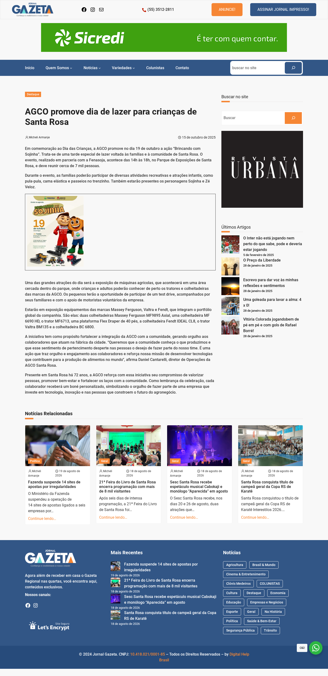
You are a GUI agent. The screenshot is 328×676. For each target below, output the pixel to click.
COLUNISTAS (270, 583)
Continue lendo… (42, 518)
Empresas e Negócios (266, 602)
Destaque (33, 94)
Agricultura (234, 565)
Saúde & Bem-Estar (261, 621)
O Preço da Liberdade (262, 260)
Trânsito (270, 630)
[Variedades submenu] (134, 68)
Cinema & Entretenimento (246, 574)
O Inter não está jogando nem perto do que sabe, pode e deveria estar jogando (272, 244)
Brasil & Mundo (263, 565)
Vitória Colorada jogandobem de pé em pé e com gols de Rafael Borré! (271, 325)
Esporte (232, 612)
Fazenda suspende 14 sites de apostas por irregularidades (54, 484)
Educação (233, 602)
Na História (273, 612)
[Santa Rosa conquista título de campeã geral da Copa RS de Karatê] (115, 615)
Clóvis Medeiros (238, 583)
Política (35, 461)
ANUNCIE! (227, 9)
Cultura (231, 593)
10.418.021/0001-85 (147, 654)
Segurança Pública (240, 630)
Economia (277, 593)
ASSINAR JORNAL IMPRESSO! (283, 9)
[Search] (293, 68)
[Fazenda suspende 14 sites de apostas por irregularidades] (115, 567)
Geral (104, 461)
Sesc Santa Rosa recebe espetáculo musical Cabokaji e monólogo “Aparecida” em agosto (199, 486)
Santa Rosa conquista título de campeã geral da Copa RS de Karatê (267, 486)
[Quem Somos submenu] (71, 68)
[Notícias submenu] (99, 68)
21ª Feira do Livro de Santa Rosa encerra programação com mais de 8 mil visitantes (127, 486)
